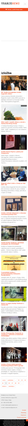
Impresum (23, 415)
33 (25, 380)
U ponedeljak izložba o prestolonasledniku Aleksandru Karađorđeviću (10, 274)
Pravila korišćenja (21, 417)
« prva (3, 380)
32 (22, 380)
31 (18, 380)
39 (18, 383)
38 (15, 383)
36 (9, 383)
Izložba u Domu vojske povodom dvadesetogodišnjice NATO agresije (12, 365)
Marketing (23, 412)
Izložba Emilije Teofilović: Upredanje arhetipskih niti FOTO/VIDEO (12, 243)
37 (12, 383)
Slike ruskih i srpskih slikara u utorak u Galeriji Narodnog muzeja (13, 122)
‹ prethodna (10, 380)
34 (2, 383)
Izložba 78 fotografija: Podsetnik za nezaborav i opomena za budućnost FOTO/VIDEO (12, 334)
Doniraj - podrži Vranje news (14, 9)
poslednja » (11, 386)
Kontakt (24, 410)
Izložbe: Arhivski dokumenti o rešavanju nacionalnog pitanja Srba (13, 213)
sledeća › (4, 386)
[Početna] (10, 3)
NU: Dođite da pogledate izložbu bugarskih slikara (11, 93)
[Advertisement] (14, 26)
